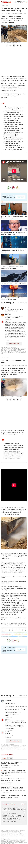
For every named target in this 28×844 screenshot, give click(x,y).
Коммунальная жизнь (5, 13)
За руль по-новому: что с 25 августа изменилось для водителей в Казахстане (11, 763)
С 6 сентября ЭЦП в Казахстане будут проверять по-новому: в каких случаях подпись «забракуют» (13, 788)
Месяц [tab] (10, 758)
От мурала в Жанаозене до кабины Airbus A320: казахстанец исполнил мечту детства (13, 780)
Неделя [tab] (4, 758)
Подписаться (20, 197)
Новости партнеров (7, 202)
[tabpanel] (14, 780)
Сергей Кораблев (22, 13)
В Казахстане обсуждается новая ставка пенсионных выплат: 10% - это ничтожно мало (12, 809)
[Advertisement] (14, 61)
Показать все (14, 343)
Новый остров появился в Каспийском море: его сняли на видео (13, 796)
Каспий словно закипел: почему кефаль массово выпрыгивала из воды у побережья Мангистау (13, 772)
